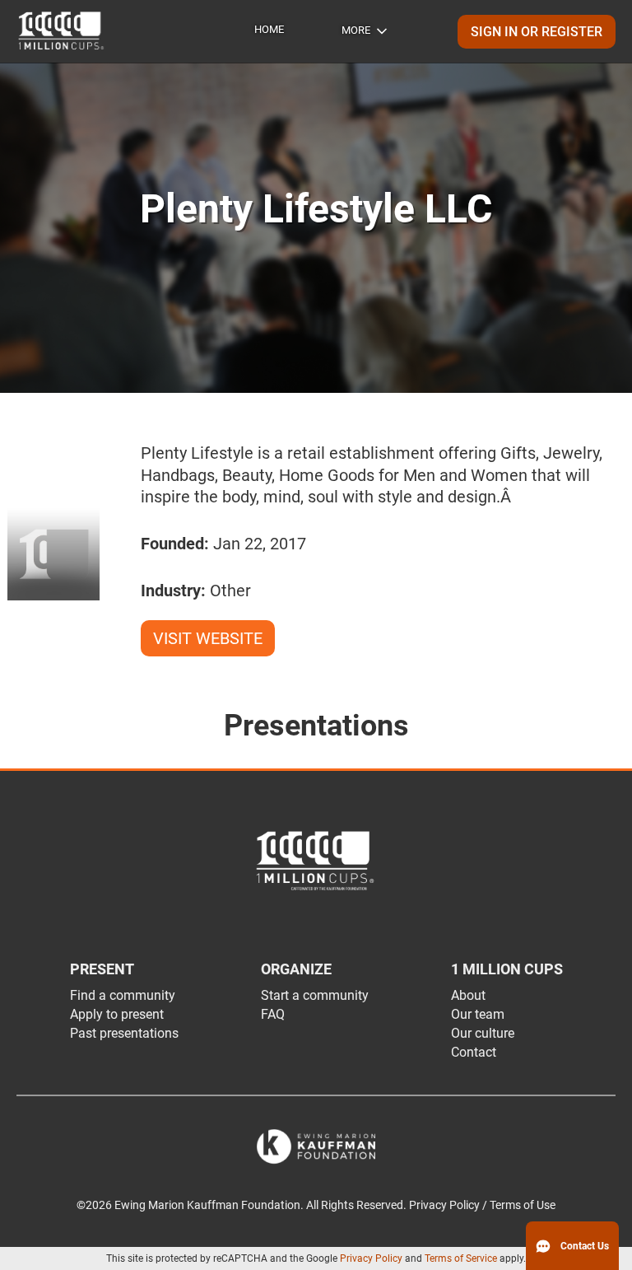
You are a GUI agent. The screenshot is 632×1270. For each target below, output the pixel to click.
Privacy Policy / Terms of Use (482, 1205)
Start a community (315, 995)
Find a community (122, 995)
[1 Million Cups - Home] (61, 31)
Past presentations (124, 1033)
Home (269, 29)
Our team (477, 1014)
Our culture (482, 1033)
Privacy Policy (371, 1258)
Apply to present (117, 1014)
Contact (473, 1052)
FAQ (273, 1014)
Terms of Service (461, 1258)
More (356, 30)
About (468, 995)
